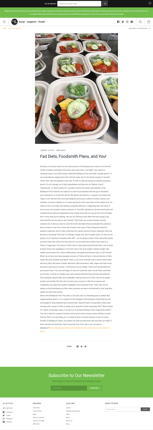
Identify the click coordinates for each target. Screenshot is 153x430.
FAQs (68, 414)
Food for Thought (14, 28)
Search (68, 408)
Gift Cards (36, 424)
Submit (145, 409)
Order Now (36, 408)
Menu (34, 414)
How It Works (37, 411)
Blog (67, 424)
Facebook (9, 412)
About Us (69, 420)
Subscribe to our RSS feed (138, 28)
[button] (149, 3)
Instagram (9, 418)
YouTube (9, 422)
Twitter (8, 415)
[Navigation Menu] (4, 22)
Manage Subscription (73, 411)
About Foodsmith (38, 417)
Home (5, 28)
